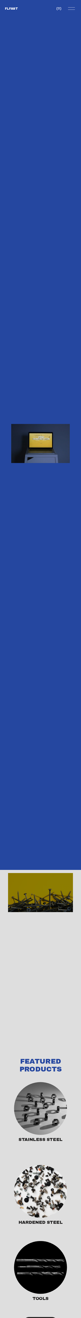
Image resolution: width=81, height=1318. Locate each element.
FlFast (11, 8)
